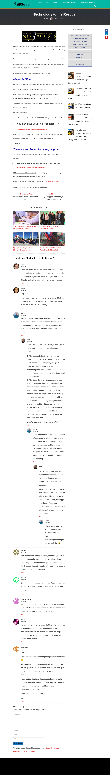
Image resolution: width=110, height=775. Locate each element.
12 (47, 19)
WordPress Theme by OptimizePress (53, 768)
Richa (23, 288)
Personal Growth (80, 51)
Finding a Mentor (80, 47)
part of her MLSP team (52, 181)
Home (40, 2)
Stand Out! (80, 54)
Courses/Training (88, 2)
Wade (23, 313)
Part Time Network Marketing (80, 35)
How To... (80, 61)
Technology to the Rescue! (55, 14)
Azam (23, 620)
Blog (47, 2)
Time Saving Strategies (80, 41)
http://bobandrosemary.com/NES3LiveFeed (32, 129)
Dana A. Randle (26, 599)
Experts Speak (80, 64)
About (55, 2)
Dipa (22, 264)
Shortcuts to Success (80, 44)
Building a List (80, 57)
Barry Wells (25, 647)
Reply (22, 283)
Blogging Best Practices (80, 38)
